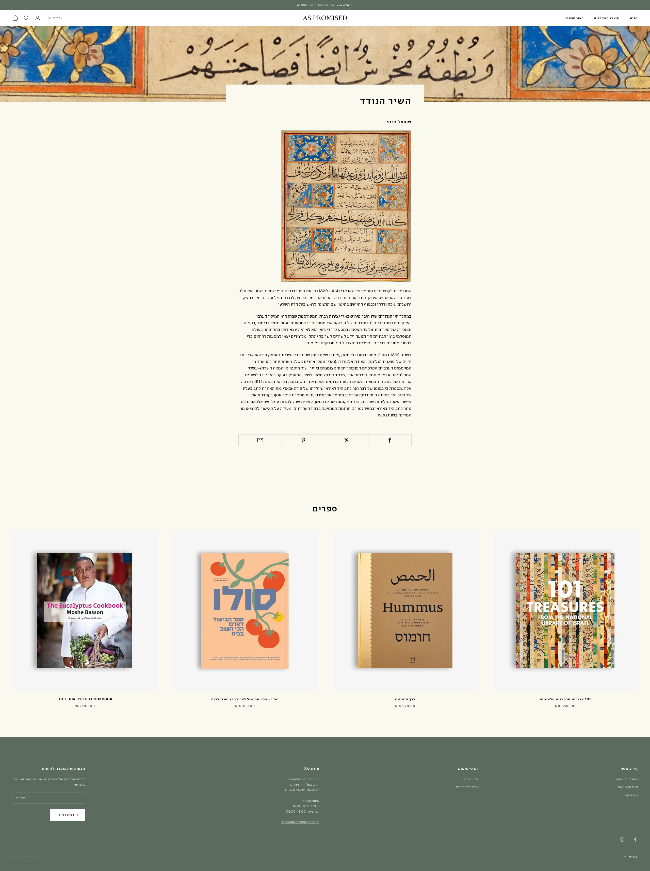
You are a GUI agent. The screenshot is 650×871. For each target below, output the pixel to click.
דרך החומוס (405, 699)
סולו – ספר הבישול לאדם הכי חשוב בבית (245, 699)
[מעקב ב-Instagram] (622, 839)
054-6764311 (295, 790)
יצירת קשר (630, 795)
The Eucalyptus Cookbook (84, 699)
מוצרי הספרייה (607, 18)
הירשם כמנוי (67, 814)
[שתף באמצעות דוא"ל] (260, 440)
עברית (58, 18)
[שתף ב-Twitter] (346, 440)
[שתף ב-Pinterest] (303, 440)
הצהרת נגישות (628, 787)
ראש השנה (575, 18)
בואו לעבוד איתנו (626, 779)
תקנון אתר (470, 779)
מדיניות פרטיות (467, 787)
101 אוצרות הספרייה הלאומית (565, 699)
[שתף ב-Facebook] (389, 440)
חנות (634, 18)
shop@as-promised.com (300, 822)
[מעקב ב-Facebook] (635, 839)
